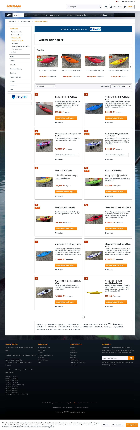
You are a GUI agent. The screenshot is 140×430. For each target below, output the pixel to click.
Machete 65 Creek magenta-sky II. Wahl (68, 135)
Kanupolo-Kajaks (17, 49)
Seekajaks (15, 43)
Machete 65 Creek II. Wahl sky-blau (117, 98)
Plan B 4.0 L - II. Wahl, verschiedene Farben (113, 282)
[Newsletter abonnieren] (131, 358)
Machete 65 (93, 324)
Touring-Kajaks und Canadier (20, 46)
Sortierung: (105, 86)
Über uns (73, 355)
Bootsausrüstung (16, 69)
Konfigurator (74, 360)
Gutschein (13, 85)
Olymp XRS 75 (42, 324)
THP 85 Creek (65, 326)
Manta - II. (42, 326)
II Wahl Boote (16, 38)
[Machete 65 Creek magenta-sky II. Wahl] (44, 145)
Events (12, 81)
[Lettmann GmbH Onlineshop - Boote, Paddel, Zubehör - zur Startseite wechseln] (13, 7)
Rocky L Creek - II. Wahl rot (66, 97)
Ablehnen (105, 425)
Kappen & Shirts (15, 77)
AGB (39, 362)
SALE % (12, 65)
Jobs (11, 89)
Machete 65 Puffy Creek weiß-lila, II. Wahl (117, 135)
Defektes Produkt (44, 348)
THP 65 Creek (72, 324)
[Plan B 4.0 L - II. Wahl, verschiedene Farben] (94, 292)
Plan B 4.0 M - (63, 329)
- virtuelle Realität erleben (77, 412)
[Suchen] (100, 7)
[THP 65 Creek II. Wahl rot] (95, 61)
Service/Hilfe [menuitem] (128, 2)
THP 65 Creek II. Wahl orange (71, 70)
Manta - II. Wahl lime (113, 171)
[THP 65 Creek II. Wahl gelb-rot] (119, 61)
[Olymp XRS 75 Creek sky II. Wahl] (44, 256)
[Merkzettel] (106, 7)
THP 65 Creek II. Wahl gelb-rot (119, 70)
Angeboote (14, 28)
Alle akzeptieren (118, 425)
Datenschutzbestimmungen (120, 362)
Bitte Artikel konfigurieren (65, 155)
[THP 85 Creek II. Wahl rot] (47, 61)
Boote (12, 56)
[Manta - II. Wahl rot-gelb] (44, 219)
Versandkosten (74, 403)
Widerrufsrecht (43, 360)
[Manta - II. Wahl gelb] (44, 182)
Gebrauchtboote (16, 35)
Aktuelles (73, 348)
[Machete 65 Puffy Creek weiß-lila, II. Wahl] (94, 145)
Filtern (41, 86)
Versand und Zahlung (45, 355)
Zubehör (13, 73)
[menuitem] (85, 7)
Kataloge (73, 358)
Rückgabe (41, 358)
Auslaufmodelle (16, 32)
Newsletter (73, 353)
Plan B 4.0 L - (62, 324)
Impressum (74, 365)
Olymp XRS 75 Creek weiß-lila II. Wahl (118, 245)
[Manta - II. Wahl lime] (94, 182)
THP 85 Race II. (75, 329)
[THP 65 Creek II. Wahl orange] (71, 61)
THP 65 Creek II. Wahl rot (95, 70)
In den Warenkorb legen (64, 118)
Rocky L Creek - (82, 324)
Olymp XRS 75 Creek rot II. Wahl (118, 207)
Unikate (13, 52)
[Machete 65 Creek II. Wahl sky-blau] (94, 108)
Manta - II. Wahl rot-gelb (65, 207)
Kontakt (40, 353)
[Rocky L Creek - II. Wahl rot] (44, 108)
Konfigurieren (132, 425)
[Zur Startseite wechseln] (9, 15)
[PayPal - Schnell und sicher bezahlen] (19, 97)
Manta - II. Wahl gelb (63, 171)
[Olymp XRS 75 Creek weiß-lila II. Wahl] (94, 256)
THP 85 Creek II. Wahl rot (47, 70)
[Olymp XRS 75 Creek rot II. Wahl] (94, 219)
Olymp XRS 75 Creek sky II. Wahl (68, 244)
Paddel (12, 61)
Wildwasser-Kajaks (18, 41)
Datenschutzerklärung (77, 362)
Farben (72, 350)
